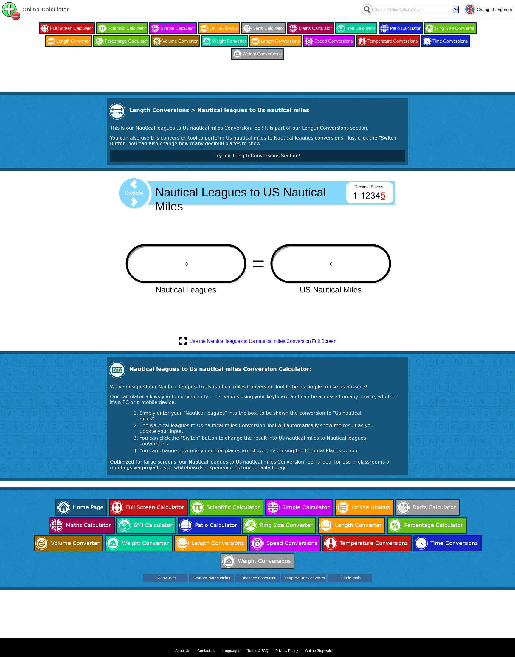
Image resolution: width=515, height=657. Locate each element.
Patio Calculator (405, 28)
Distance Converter (258, 578)
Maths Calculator (315, 28)
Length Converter (73, 41)
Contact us (206, 651)
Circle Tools (351, 578)
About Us (182, 651)
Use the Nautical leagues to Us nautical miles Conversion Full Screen (262, 341)
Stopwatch (166, 578)
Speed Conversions (333, 41)
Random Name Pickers (212, 578)
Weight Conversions (262, 53)
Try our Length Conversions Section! (257, 156)
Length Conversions (280, 41)
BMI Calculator (360, 28)
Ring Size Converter (454, 28)
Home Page (88, 507)
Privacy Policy (286, 651)
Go (456, 9)
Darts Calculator (268, 28)
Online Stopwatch (319, 651)
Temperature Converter (304, 578)
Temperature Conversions (392, 41)
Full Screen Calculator (71, 28)
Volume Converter (180, 41)
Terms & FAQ (257, 651)
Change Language (494, 9)
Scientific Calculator (127, 28)
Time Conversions (450, 41)
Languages (231, 651)
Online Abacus (224, 28)
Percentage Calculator (126, 41)
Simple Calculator (178, 28)
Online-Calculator (45, 10)
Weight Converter (229, 41)
